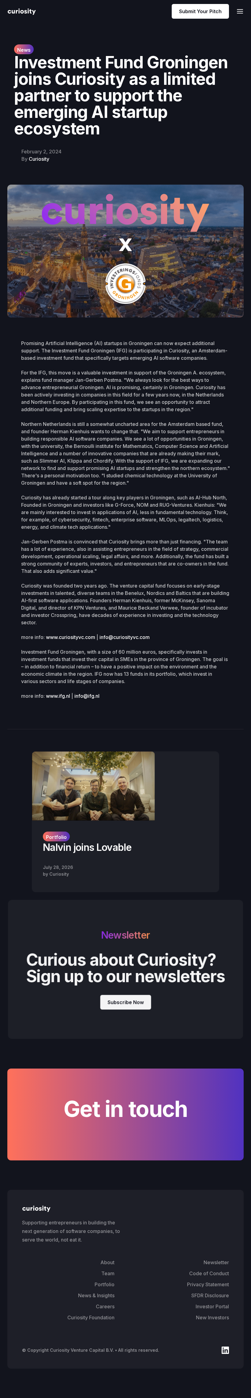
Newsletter (216, 1262)
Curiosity (39, 159)
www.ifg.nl (58, 696)
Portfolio (104, 1284)
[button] (238, 11)
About (107, 1262)
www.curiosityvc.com (70, 637)
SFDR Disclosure (210, 1295)
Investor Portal (212, 1306)
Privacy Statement (208, 1284)
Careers (105, 1306)
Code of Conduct (209, 1273)
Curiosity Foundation (90, 1317)
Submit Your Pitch (200, 11)
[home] (21, 11)
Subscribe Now (125, 1002)
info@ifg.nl (86, 696)
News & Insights (96, 1295)
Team (107, 1273)
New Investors (212, 1317)
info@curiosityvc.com (124, 637)
